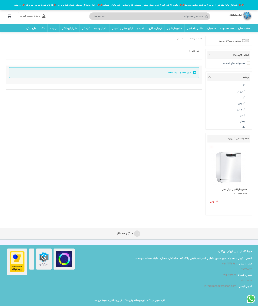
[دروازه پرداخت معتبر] (17, 262)
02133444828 (229, 263)
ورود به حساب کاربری (30, 16)
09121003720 (229, 275)
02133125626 (246, 269)
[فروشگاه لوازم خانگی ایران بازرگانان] (239, 16)
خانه (200, 38)
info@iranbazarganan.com (220, 286)
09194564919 (246, 280)
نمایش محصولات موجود (230, 41)
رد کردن (17, 5)
